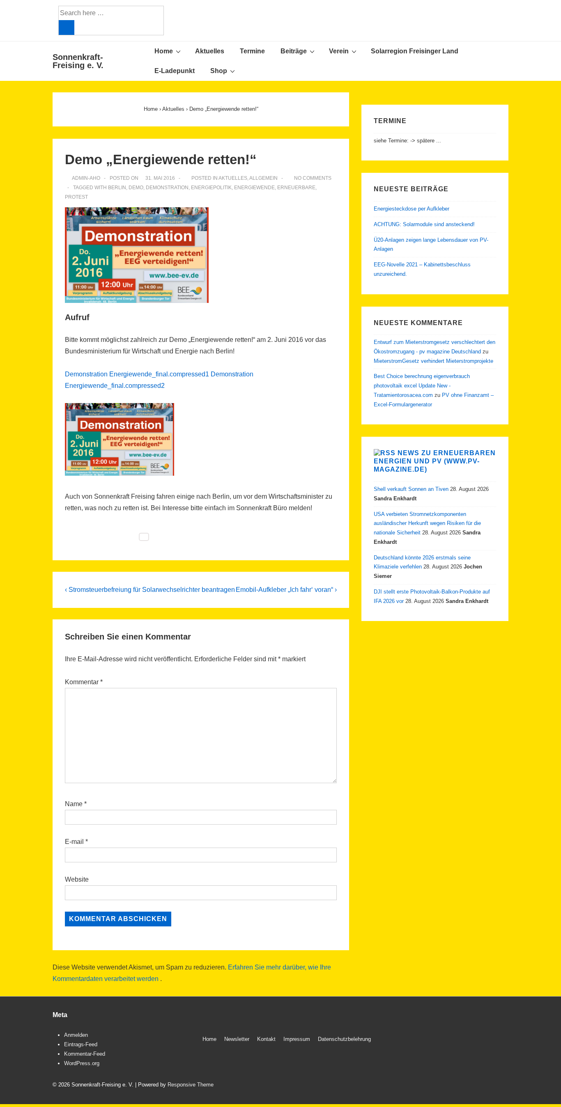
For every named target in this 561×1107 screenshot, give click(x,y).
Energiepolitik (211, 187)
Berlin (117, 187)
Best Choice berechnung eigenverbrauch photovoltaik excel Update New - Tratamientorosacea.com (422, 385)
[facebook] (480, 1040)
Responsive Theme (191, 1085)
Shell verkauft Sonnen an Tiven (411, 489)
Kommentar (84, 681)
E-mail (74, 841)
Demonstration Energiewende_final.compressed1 (137, 374)
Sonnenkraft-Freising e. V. (78, 61)
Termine (252, 51)
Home (163, 51)
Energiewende (254, 187)
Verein (339, 51)
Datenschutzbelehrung (344, 1039)
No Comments (312, 178)
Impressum (296, 1039)
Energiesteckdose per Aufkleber (411, 209)
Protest (76, 197)
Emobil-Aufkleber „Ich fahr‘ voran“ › (286, 589)
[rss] (497, 1040)
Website (77, 879)
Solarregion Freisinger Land (414, 51)
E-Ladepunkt (174, 70)
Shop (218, 70)
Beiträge (293, 51)
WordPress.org (81, 1063)
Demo (136, 187)
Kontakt (266, 1039)
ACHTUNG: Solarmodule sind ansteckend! (424, 224)
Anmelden (76, 1035)
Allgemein (263, 178)
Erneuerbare (296, 187)
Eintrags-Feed (80, 1044)
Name (74, 803)
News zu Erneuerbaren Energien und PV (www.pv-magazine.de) (435, 461)
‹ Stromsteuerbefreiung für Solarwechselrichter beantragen (150, 589)
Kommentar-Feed (84, 1054)
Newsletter (236, 1039)
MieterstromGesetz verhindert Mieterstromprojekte (433, 361)
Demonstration (167, 187)
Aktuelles (209, 51)
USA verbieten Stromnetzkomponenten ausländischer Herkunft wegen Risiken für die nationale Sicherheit (427, 523)
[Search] (66, 27)
